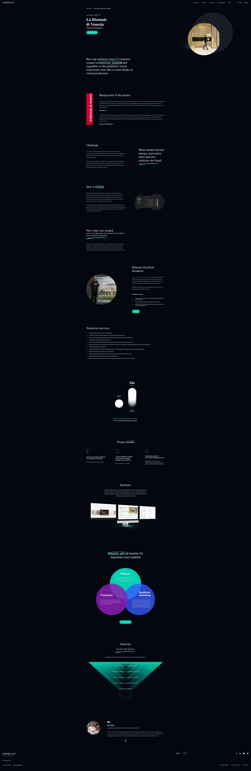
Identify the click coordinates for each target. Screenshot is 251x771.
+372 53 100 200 (7, 765)
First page (88, 8)
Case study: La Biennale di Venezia (101, 8)
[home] (8, 3)
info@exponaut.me (18, 765)
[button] (196, 2)
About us (211, 2)
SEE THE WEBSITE (125, 622)
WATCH (136, 311)
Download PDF (92, 32)
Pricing (203, 2)
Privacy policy (245, 765)
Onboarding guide (224, 765)
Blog (229, 2)
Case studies (221, 2)
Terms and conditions (235, 765)
